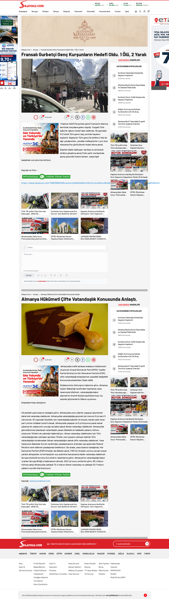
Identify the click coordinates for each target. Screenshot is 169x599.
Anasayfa (23, 11)
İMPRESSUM (115, 570)
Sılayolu (66, 11)
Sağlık (121, 554)
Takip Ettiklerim (40, 570)
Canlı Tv (52, 563)
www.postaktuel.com (40, 480)
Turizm (118, 11)
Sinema (87, 567)
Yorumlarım (38, 581)
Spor (127, 11)
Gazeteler (53, 567)
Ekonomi (78, 11)
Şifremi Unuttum (25, 570)
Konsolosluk (104, 11)
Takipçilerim (38, 574)
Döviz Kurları (104, 570)
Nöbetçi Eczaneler (75, 570)
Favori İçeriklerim (40, 584)
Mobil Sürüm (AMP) (117, 577)
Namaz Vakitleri (74, 567)
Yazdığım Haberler (41, 577)
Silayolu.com (26, 50)
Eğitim (59, 554)
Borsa (101, 567)
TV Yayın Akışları (90, 570)
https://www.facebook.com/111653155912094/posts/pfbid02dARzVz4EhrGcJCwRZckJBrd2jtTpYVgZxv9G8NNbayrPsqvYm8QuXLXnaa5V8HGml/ (90, 183)
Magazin (100, 554)
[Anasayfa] (136, 11)
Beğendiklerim (39, 567)
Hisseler (102, 574)
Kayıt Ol (22, 567)
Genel (77, 554)
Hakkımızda (115, 563)
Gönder (29, 275)
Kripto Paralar (90, 563)
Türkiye (45, 11)
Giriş (20, 563)
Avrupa (35, 11)
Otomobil (91, 11)
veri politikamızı (112, 595)
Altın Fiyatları (104, 563)
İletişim (113, 574)
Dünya (56, 11)
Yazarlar (113, 567)
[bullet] (55, 275)
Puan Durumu (73, 574)
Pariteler (52, 570)
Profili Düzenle (39, 563)
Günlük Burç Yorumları (58, 574)
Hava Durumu (73, 563)
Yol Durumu (89, 574)
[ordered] (51, 275)
